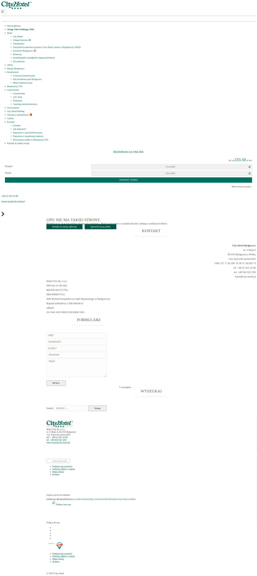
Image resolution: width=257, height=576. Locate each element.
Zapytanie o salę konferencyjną (27, 132)
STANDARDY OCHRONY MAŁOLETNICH (34, 58)
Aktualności (18, 43)
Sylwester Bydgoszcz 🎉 (24, 51)
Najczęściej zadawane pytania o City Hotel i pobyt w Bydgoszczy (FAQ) (47, 47)
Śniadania (17, 100)
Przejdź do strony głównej (64, 226)
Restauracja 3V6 (14, 86)
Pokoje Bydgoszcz (15, 68)
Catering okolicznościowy (25, 104)
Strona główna (14, 26)
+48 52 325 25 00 (9, 196)
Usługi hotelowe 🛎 (22, 40)
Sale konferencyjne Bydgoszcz (27, 79)
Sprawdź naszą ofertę (100, 226)
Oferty (10, 65)
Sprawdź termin (128, 180)
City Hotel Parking (15, 111)
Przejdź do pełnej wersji (18, 143)
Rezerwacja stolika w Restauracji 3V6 (30, 140)
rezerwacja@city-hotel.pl (13, 201)
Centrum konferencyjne (24, 75)
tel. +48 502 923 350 (56, 440)
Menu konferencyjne (22, 83)
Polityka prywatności (62, 466)
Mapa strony (58, 472)
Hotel (9, 33)
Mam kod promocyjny (242, 187)
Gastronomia (13, 90)
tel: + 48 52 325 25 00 (57, 437)
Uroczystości (13, 107)
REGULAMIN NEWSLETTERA (82, 499)
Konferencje (13, 72)
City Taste (17, 97)
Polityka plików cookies (63, 469)
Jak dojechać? (19, 129)
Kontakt (11, 122)
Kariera (55, 474)
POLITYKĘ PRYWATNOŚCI (106, 499)
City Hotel (18, 36)
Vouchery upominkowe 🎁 (19, 115)
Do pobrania (19, 61)
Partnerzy (17, 54)
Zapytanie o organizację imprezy (28, 136)
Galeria (10, 118)
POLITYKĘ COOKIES (126, 499)
